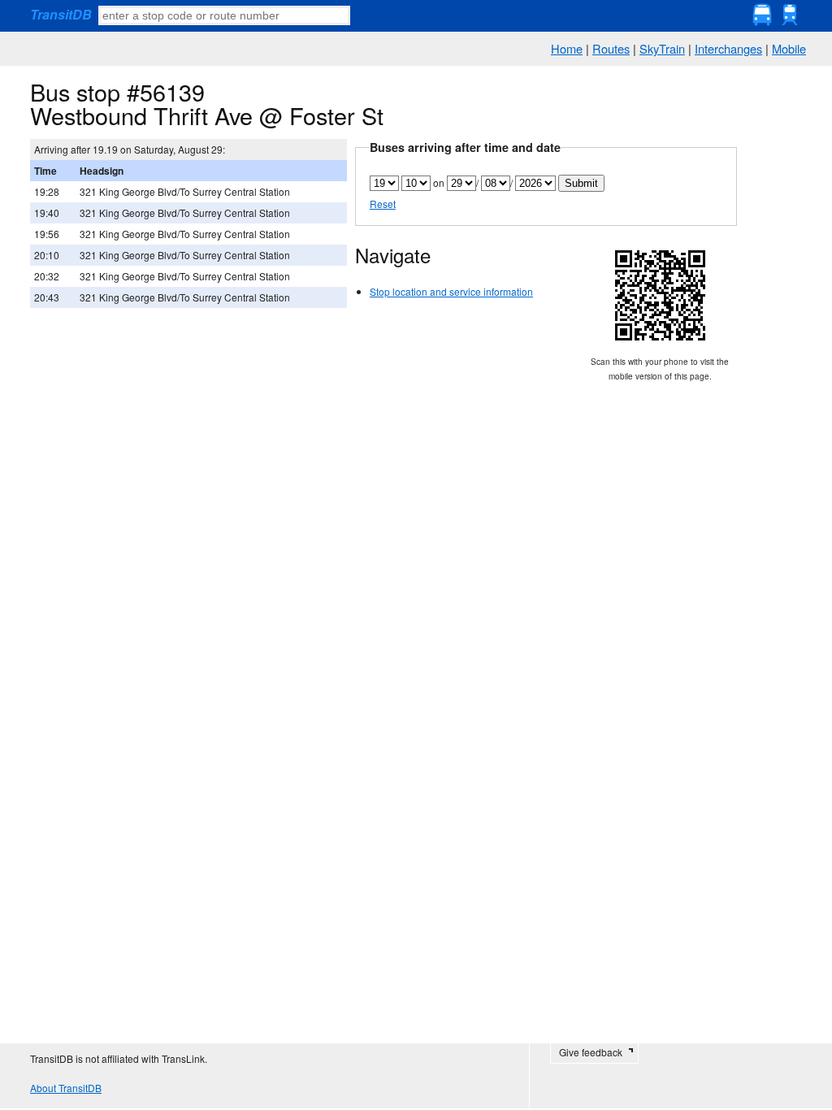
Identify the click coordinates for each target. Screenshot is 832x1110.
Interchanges (728, 48)
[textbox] (224, 15)
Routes (611, 48)
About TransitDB (66, 1088)
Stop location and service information (451, 291)
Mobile (789, 48)
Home (567, 48)
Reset (383, 203)
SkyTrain (662, 48)
